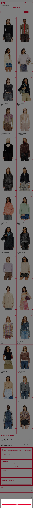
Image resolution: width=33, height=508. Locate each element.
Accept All (16, 504)
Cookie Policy (23, 501)
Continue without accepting (16, 506)
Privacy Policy (18, 501)
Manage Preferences (10, 501)
